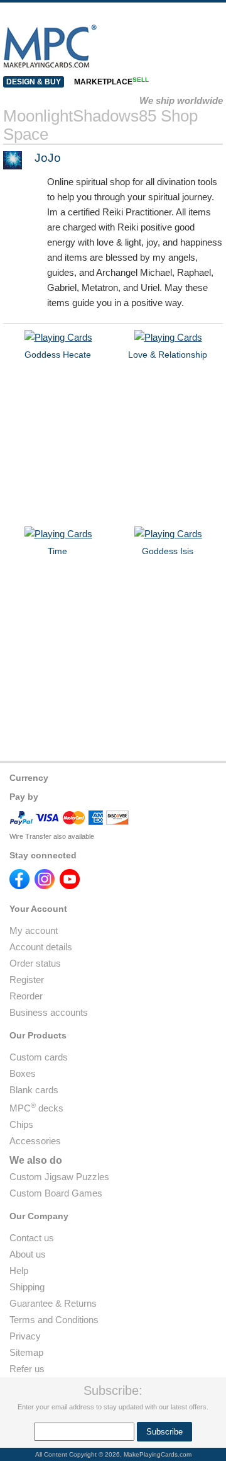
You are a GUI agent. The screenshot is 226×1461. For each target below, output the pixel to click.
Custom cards (38, 1057)
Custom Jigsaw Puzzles (59, 1176)
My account (33, 930)
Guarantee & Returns (53, 1303)
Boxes (22, 1073)
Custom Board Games (55, 1193)
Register (26, 979)
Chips (21, 1124)
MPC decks (36, 1108)
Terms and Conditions (54, 1319)
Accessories (35, 1140)
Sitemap (26, 1352)
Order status (35, 963)
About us (27, 1254)
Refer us (27, 1368)
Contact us (31, 1237)
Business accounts (48, 1012)
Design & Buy (33, 81)
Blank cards (33, 1089)
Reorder (26, 996)
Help (18, 1270)
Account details (40, 946)
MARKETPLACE (111, 81)
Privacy (25, 1336)
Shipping (27, 1287)
